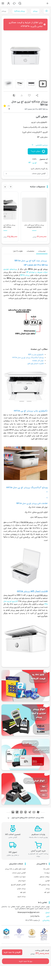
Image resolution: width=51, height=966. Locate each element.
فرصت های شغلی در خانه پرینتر (15, 869)
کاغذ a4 (47, 893)
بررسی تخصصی (42, 145)
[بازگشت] (47, 3)
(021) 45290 (34, 916)
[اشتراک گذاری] (37, 95)
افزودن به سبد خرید (12, 952)
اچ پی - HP (32, 163)
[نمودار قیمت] (22, 95)
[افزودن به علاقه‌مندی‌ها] (29, 95)
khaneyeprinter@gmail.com (28, 912)
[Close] (6, 24)
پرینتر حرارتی (21, 889)
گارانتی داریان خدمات (19, 873)
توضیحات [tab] (42, 251)
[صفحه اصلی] (47, 11)
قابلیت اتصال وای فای (35, 363)
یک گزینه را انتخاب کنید (39, 169)
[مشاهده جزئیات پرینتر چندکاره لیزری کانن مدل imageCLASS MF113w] (34, 217)
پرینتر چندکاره (19, 11)
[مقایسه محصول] (14, 95)
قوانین (47, 881)
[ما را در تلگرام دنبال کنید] (30, 812)
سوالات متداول (45, 877)
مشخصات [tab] (30, 251)
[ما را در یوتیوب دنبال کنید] (34, 812)
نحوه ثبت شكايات (20, 877)
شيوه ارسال (22, 881)
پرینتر (35, 11)
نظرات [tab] (18, 251)
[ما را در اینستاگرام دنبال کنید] (21, 812)
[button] (25, 55)
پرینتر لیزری (22, 896)
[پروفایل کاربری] (8, 3)
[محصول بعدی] (5, 187)
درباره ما (47, 873)
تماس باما (46, 869)
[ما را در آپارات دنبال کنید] (38, 812)
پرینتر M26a (25, 275)
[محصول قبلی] (10, 187)
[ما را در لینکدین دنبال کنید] (13, 812)
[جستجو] (20, 3)
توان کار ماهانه (38, 360)
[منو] (3, 3)
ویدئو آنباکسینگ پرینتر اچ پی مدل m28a (28, 357)
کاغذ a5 (23, 893)
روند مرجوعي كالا (44, 885)
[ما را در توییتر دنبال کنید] (17, 812)
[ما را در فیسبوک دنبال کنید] (25, 812)
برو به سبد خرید (25, 961)
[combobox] (25, 173)
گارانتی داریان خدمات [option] (38, 174)
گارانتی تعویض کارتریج (18, 885)
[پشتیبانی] (14, 3)
